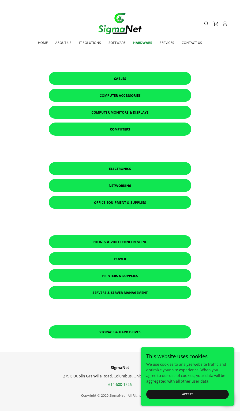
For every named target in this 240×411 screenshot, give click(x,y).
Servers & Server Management (120, 292)
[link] (120, 23)
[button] (225, 23)
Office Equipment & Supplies (120, 202)
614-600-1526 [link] (120, 384)
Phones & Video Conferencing (120, 242)
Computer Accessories (120, 95)
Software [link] (117, 42)
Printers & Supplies (120, 275)
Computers (120, 129)
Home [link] (43, 42)
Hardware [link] (142, 42)
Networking (120, 185)
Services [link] (167, 42)
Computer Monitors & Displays (120, 112)
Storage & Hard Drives (120, 332)
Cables (120, 78)
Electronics (120, 168)
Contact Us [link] (192, 42)
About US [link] (63, 42)
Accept (187, 394)
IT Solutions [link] (90, 42)
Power (120, 259)
